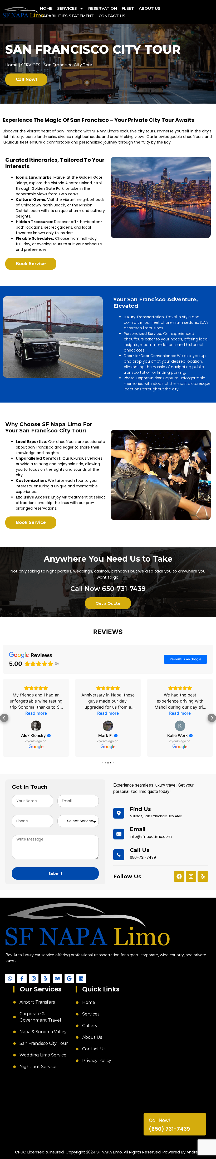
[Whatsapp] (10, 978)
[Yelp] (203, 876)
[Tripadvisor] (57, 978)
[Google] (69, 978)
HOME (46, 8)
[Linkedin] (81, 978)
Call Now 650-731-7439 (108, 589)
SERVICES (67, 8)
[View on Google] (36, 726)
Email (138, 829)
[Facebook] (179, 876)
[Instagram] (191, 876)
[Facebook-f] (22, 978)
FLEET (128, 8)
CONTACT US (112, 15)
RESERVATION (102, 8)
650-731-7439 (143, 857)
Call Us (139, 850)
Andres (193, 1152)
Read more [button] (36, 713)
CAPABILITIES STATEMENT (67, 15)
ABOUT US (149, 8)
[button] (4, 718)
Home (11, 65)
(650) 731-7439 (169, 1129)
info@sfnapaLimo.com (151, 836)
